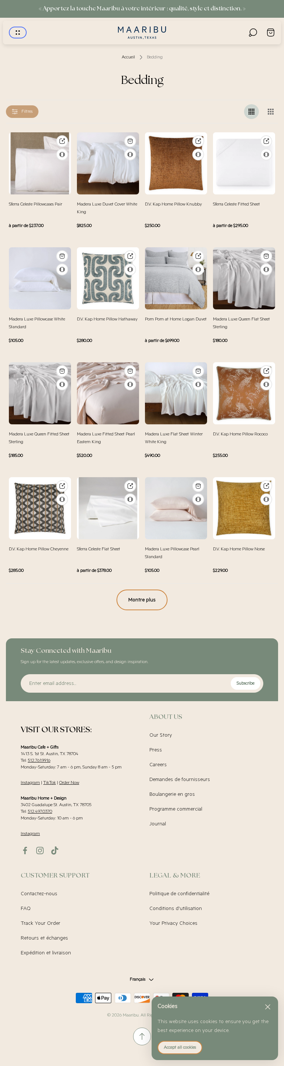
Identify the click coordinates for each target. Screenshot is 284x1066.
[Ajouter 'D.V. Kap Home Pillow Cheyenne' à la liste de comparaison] (62, 499)
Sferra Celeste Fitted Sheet (236, 204)
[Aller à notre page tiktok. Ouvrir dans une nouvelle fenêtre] (54, 850)
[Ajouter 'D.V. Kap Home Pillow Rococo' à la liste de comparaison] (266, 384)
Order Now (69, 782)
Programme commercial (175, 809)
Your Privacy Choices (173, 923)
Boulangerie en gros (172, 794)
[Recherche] (253, 32)
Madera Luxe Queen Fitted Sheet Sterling (39, 438)
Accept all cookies (180, 1047)
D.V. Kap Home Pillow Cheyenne (38, 549)
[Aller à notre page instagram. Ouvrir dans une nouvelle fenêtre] (40, 850)
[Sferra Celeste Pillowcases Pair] (40, 163)
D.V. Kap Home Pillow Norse (239, 549)
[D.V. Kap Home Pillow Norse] (244, 508)
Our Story (160, 735)
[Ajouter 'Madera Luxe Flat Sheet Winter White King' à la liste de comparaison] (198, 384)
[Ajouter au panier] (130, 141)
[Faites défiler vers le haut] (142, 1036)
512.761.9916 (39, 760)
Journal (157, 824)
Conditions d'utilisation (175, 908)
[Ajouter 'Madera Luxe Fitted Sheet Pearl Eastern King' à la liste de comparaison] (130, 384)
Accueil (128, 57)
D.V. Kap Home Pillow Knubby (173, 204)
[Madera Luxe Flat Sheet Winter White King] (176, 393)
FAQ (26, 908)
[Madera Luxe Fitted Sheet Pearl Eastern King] (108, 393)
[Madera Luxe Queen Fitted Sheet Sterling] (40, 393)
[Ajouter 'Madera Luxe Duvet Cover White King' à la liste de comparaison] (130, 154)
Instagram (30, 782)
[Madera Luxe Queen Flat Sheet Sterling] (244, 278)
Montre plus (142, 600)
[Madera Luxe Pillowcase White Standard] (40, 278)
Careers (158, 765)
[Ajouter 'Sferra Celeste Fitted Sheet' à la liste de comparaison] (266, 154)
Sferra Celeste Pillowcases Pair (35, 204)
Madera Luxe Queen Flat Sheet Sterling (241, 323)
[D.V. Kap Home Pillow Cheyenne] (40, 508)
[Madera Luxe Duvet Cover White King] (108, 163)
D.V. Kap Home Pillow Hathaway (107, 319)
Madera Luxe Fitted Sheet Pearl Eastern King (106, 438)
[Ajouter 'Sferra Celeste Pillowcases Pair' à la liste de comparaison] (62, 154)
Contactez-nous (39, 894)
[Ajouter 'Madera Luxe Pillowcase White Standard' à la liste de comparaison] (62, 269)
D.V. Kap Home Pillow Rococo (240, 434)
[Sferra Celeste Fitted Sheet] (244, 163)
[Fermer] (267, 1006)
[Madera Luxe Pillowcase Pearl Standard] (176, 508)
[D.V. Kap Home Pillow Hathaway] (108, 278)
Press (155, 750)
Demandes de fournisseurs (179, 779)
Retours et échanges (44, 938)
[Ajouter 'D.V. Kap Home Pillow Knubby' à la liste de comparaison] (198, 154)
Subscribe (245, 683)
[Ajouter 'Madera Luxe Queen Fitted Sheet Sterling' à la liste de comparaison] (62, 384)
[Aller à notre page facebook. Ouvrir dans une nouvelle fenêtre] (25, 850)
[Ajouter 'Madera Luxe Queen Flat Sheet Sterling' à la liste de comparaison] (266, 269)
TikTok (49, 782)
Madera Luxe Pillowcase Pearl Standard (172, 553)
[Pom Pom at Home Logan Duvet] (176, 278)
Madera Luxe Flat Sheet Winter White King (174, 438)
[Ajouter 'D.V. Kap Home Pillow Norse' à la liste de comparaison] (266, 499)
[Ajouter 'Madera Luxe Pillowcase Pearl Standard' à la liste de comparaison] (198, 499)
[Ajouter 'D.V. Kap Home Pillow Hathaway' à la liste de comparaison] (130, 269)
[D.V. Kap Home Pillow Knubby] (176, 163)
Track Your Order (40, 923)
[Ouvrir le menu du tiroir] (18, 32)
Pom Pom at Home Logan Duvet (176, 319)
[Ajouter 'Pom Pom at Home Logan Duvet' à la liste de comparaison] (198, 269)
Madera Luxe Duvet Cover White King (107, 208)
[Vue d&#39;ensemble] (62, 141)
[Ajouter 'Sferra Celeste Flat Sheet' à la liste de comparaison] (130, 499)
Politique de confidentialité (179, 894)
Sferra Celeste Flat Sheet (98, 549)
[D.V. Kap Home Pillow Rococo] (244, 393)
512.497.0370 (40, 811)
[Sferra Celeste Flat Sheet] (108, 508)
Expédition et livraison (46, 953)
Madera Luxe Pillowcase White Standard (37, 323)
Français (137, 979)
